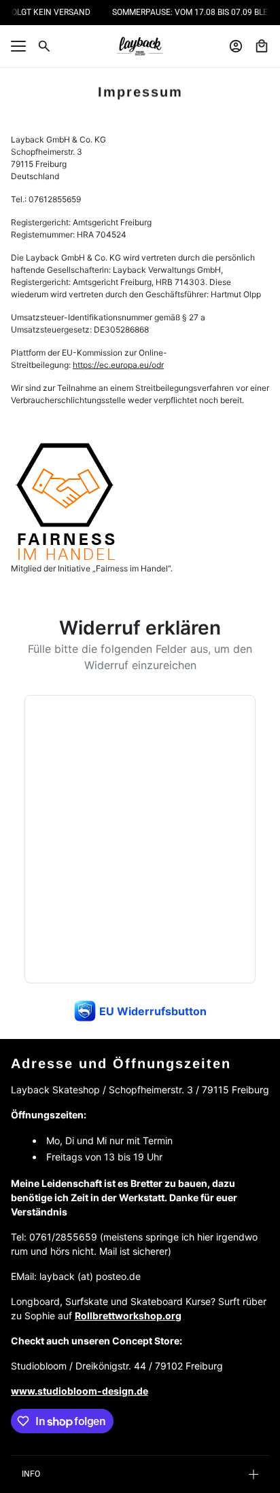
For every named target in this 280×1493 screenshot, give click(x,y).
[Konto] (235, 46)
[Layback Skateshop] (140, 46)
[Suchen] (44, 46)
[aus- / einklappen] (18, 46)
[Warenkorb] (261, 46)
